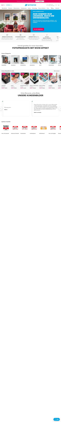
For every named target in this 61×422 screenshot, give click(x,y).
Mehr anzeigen (57, 70)
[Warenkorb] (59, 5)
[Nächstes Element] (59, 37)
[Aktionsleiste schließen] (59, 1)
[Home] (30, 5)
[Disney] (52, 8)
